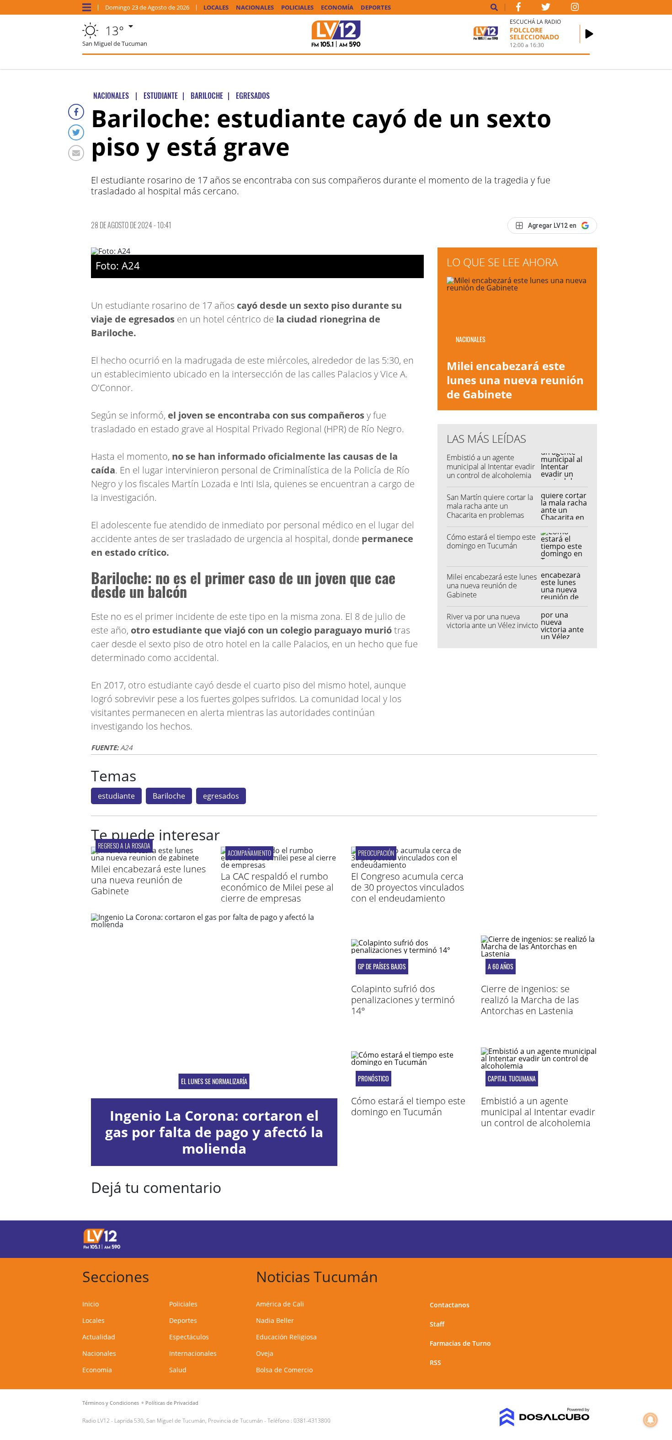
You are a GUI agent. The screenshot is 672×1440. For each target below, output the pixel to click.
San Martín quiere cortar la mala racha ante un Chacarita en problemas (490, 506)
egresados (221, 796)
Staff (437, 1324)
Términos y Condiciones (110, 1402)
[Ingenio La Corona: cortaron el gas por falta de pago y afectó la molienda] (214, 1005)
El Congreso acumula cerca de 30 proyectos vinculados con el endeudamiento (407, 887)
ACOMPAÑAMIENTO (249, 853)
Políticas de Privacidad (171, 1402)
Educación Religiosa (286, 1337)
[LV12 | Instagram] (575, 9)
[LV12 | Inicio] (579, 1275)
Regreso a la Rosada (124, 845)
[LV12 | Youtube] (525, 1237)
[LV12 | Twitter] (545, 9)
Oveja (264, 1353)
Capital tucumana (512, 1078)
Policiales (297, 8)
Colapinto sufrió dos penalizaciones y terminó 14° (403, 1000)
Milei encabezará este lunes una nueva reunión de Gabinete (515, 380)
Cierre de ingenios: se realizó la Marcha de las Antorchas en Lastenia (530, 1000)
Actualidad (98, 1337)
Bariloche (169, 796)
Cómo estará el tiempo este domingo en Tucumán (491, 541)
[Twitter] (76, 132)
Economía (337, 8)
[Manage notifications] (650, 1420)
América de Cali (280, 1304)
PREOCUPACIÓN (376, 853)
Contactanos (449, 1304)
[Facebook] (76, 112)
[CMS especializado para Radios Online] (531, 1417)
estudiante (116, 796)
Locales (216, 8)
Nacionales (255, 8)
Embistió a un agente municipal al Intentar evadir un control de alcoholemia (491, 466)
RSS (435, 1362)
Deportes (376, 8)
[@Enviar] (76, 153)
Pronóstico (373, 1078)
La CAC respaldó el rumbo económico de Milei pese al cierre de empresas (277, 887)
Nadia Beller (275, 1320)
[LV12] (102, 1247)
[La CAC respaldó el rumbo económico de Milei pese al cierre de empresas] (279, 865)
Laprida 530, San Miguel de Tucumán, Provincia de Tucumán (188, 1420)
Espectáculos (189, 1337)
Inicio (90, 1304)
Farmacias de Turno (460, 1343)
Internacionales (193, 1353)
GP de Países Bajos (382, 966)
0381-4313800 (312, 1420)
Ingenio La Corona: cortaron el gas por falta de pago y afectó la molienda (214, 1132)
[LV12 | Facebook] (518, 9)
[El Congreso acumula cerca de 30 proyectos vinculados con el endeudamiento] (409, 865)
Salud (178, 1369)
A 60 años (500, 966)
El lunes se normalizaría (214, 1081)
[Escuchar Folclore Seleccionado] (589, 33)
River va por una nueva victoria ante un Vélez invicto (492, 621)
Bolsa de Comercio (284, 1369)
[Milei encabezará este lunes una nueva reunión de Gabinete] (149, 858)
